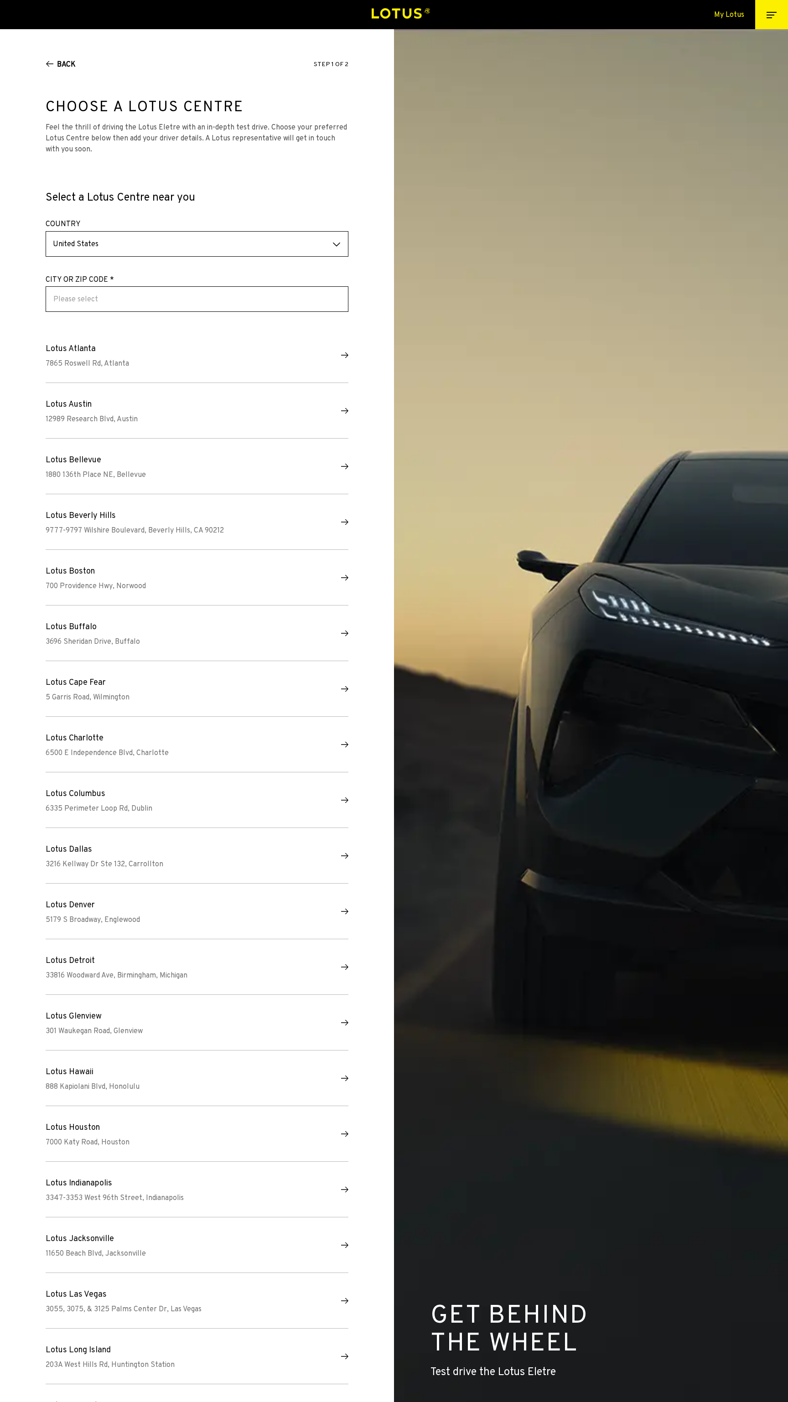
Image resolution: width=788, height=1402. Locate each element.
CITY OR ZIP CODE (80, 280)
